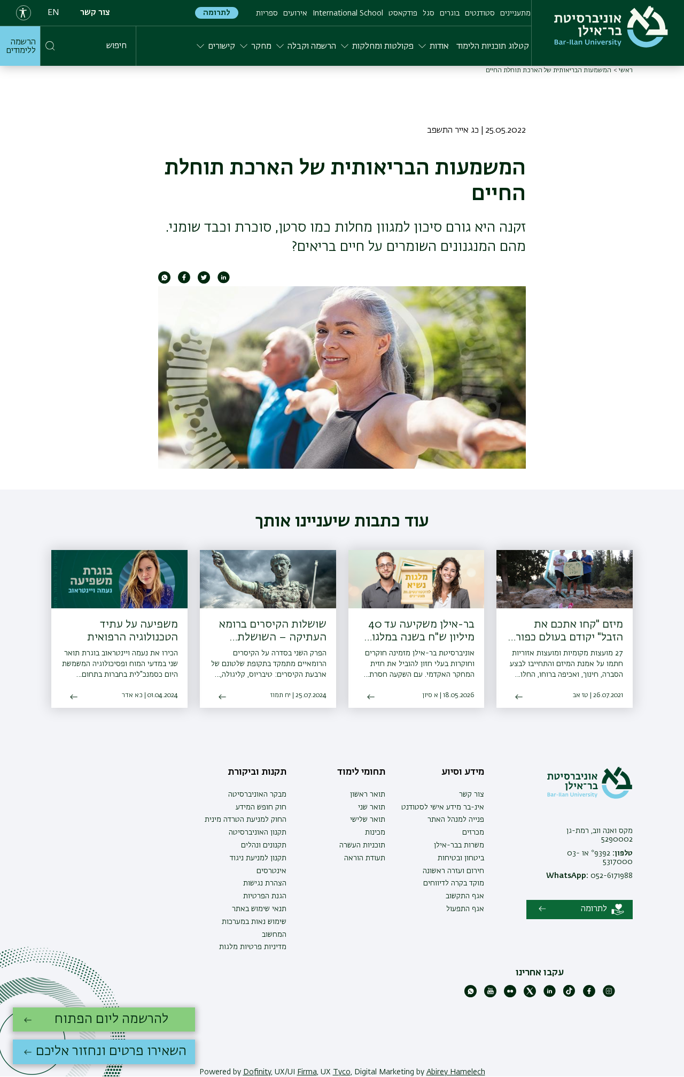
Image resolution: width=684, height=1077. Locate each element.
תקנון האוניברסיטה (257, 832)
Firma (307, 1072)
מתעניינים (515, 13)
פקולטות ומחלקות (383, 46)
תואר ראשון (367, 794)
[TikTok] (569, 995)
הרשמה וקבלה (311, 46)
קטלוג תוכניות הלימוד (492, 46)
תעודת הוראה (364, 858)
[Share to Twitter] (204, 281)
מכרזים (473, 832)
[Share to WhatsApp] (164, 281)
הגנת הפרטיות (264, 896)
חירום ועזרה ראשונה (453, 871)
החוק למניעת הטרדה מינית (245, 819)
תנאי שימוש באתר (259, 909)
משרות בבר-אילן (459, 845)
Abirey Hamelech (455, 1072)
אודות (439, 46)
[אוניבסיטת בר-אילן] (611, 27)
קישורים (221, 46)
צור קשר (95, 13)
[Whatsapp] (470, 995)
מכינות (375, 832)
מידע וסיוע (462, 772)
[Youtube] (490, 995)
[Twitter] (530, 995)
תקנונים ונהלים (263, 845)
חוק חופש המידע (261, 807)
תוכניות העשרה (362, 845)
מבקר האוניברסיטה (257, 794)
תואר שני (371, 807)
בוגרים (450, 13)
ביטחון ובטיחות (461, 858)
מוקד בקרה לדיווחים (453, 883)
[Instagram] (609, 995)
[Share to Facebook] (184, 281)
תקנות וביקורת (257, 772)
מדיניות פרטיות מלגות (252, 947)
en (53, 13)
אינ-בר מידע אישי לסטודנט (442, 807)
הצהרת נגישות (264, 883)
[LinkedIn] (549, 995)
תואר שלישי (367, 819)
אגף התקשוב (465, 896)
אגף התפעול (465, 909)
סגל (428, 13)
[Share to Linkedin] (223, 281)
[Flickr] (510, 995)
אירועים (295, 13)
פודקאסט (402, 13)
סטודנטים (480, 13)
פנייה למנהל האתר (456, 819)
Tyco (342, 1072)
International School (348, 13)
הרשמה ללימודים (21, 46)
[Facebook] (589, 995)
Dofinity (257, 1072)
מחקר (261, 46)
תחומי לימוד (361, 772)
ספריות (267, 13)
